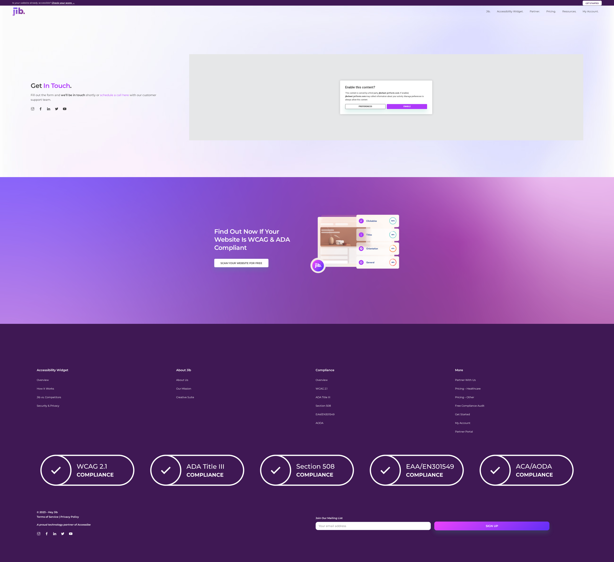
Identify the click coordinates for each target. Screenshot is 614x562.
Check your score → (63, 2)
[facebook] (40, 108)
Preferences (365, 106)
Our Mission (183, 388)
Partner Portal (464, 431)
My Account (462, 423)
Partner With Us (465, 380)
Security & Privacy (48, 405)
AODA (319, 423)
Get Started (462, 414)
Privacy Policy (69, 516)
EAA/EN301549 (325, 414)
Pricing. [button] (551, 11)
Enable (407, 106)
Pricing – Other (464, 397)
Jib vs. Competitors (49, 397)
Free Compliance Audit (469, 405)
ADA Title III (323, 397)
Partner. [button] (535, 11)
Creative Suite (185, 397)
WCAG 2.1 (321, 388)
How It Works (45, 388)
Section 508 (323, 405)
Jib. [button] (488, 11)
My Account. (590, 11)
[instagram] (32, 108)
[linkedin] (48, 108)
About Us (182, 380)
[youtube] (64, 108)
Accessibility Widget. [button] (510, 11)
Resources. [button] (569, 11)
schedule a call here (114, 95)
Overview (43, 380)
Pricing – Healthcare (468, 388)
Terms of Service (47, 516)
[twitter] (56, 108)
